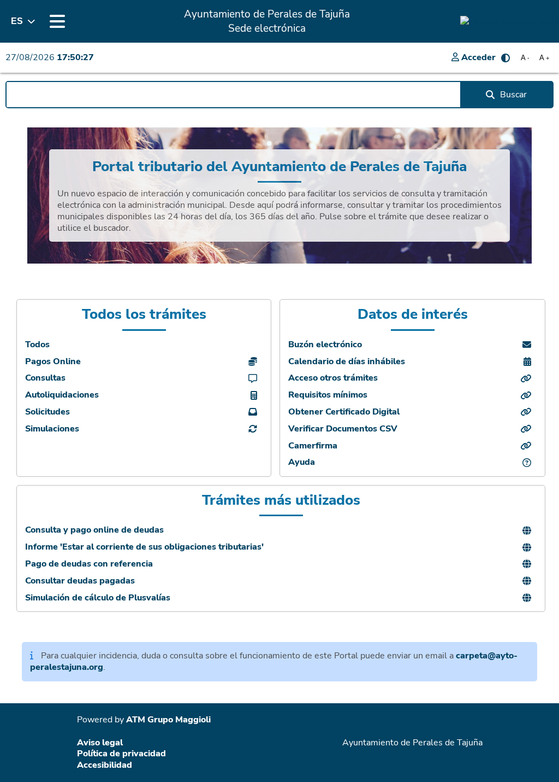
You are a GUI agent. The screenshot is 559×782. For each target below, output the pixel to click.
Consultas (45, 378)
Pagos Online (53, 361)
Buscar (513, 95)
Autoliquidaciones (62, 395)
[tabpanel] (279, 195)
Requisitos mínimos (327, 395)
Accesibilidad (104, 765)
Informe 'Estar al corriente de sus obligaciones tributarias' (144, 547)
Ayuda (301, 462)
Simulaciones (52, 429)
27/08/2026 (49, 57)
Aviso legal (100, 743)
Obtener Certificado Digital (344, 412)
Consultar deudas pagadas (80, 581)
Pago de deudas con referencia (89, 564)
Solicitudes (47, 412)
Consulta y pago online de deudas (94, 530)
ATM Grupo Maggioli (168, 720)
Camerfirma (312, 446)
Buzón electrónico (325, 345)
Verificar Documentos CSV (342, 429)
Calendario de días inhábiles (346, 361)
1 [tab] (279, 266)
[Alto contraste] (505, 58)
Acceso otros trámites (333, 378)
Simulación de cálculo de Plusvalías (97, 598)
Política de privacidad (121, 754)
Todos (37, 345)
